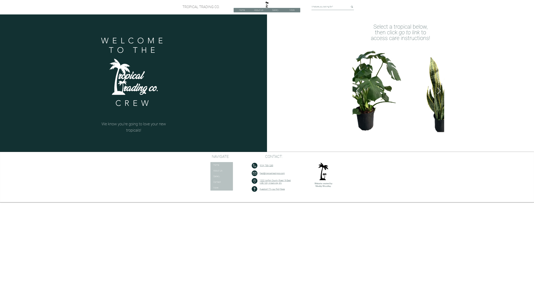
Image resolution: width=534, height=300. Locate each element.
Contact (217, 182)
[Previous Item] (439, 91)
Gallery (216, 176)
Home (216, 165)
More (215, 187)
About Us (217, 170)
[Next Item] (358, 91)
